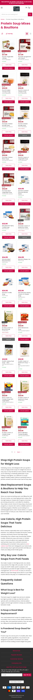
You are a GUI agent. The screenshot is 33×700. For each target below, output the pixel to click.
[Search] (30, 14)
